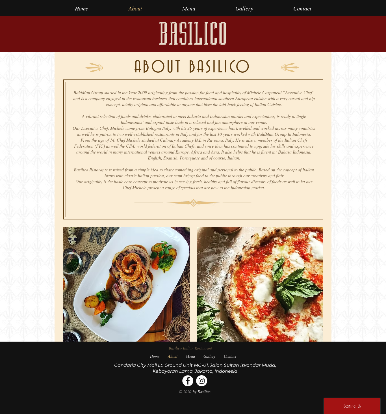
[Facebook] (187, 380)
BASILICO (192, 34)
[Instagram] (201, 380)
